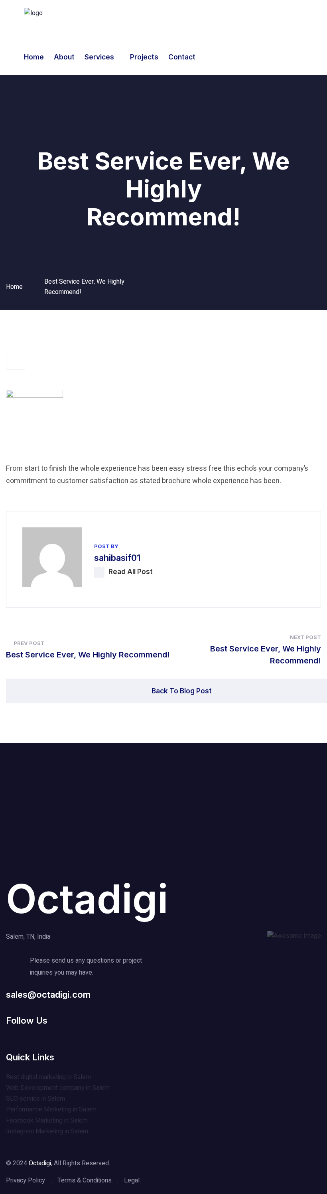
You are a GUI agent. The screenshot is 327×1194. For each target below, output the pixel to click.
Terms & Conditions (84, 1180)
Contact (181, 57)
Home (34, 57)
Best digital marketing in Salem (48, 1077)
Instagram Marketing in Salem (47, 1131)
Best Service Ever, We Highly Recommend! (88, 654)
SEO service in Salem (35, 1098)
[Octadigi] (33, 13)
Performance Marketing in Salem (51, 1109)
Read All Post (130, 572)
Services (99, 57)
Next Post (305, 637)
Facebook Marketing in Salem (47, 1120)
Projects (144, 57)
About (64, 57)
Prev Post (29, 643)
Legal (132, 1180)
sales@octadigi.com (48, 994)
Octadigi (87, 898)
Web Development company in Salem (58, 1088)
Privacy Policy (25, 1180)
